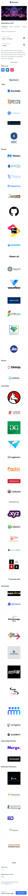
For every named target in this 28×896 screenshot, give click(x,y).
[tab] (4, 27)
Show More (14, 62)
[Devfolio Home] (14, 2)
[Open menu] (2, 2)
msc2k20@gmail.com (6, 884)
